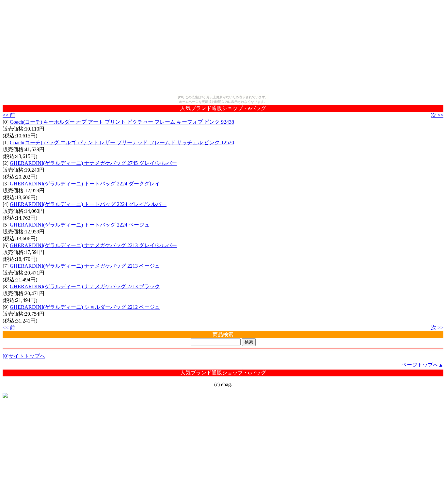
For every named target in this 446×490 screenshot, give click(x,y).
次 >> (437, 115)
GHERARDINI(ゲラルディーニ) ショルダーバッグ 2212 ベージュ (85, 307)
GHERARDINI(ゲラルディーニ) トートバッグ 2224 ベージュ (80, 225)
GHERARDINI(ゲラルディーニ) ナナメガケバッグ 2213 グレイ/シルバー (93, 245)
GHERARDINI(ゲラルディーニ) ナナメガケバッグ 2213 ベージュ (85, 266)
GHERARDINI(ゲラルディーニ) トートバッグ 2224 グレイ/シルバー (88, 204)
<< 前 (9, 115)
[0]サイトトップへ (24, 356)
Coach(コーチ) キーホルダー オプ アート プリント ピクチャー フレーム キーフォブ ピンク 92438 (122, 122)
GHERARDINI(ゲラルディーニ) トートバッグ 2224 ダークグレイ (85, 183)
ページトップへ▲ (422, 365)
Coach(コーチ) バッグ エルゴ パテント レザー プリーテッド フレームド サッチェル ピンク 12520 (122, 142)
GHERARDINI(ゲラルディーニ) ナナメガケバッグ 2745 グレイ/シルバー (93, 163)
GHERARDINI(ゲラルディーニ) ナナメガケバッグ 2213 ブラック (85, 286)
